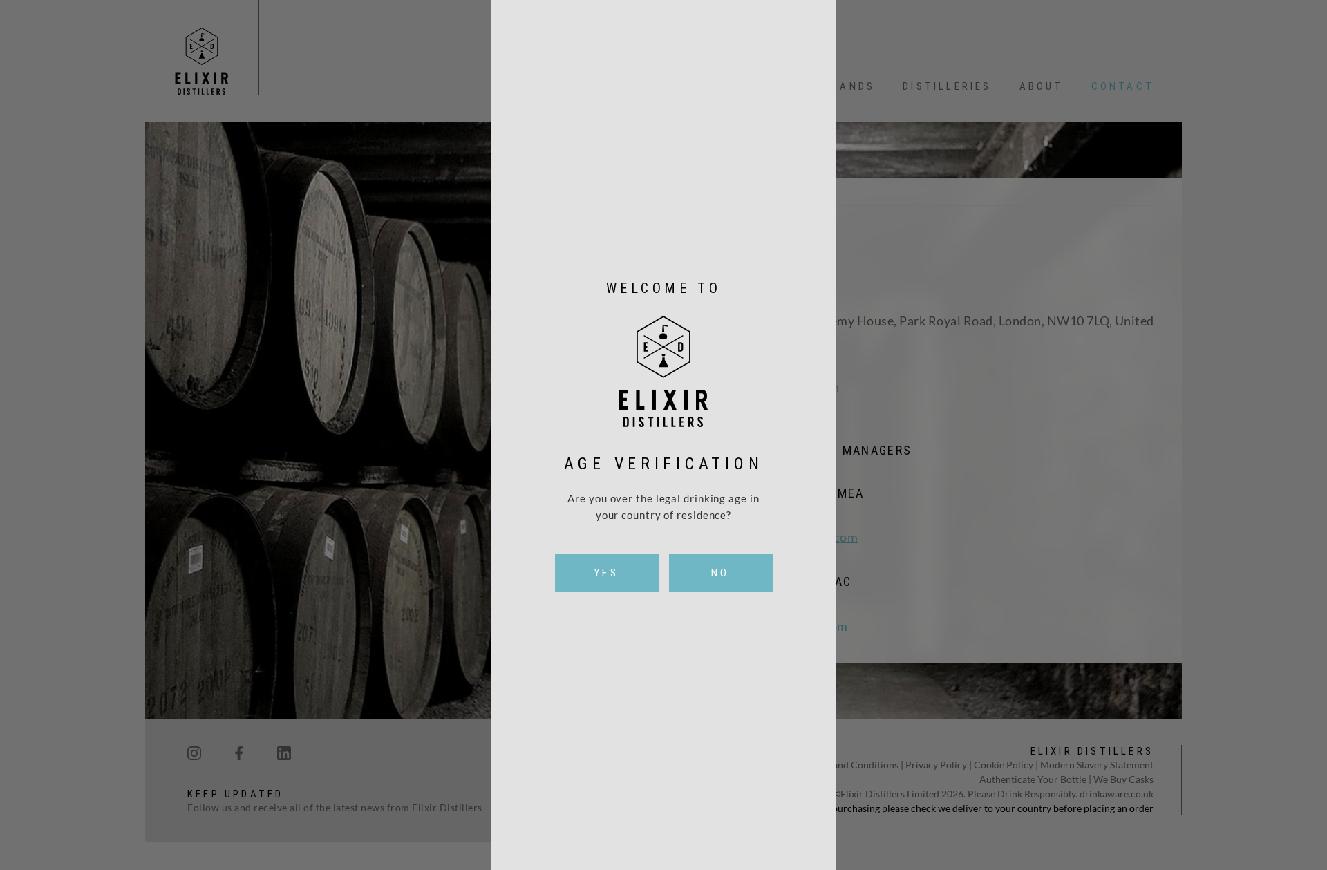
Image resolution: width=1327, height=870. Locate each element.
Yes (606, 573)
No (720, 573)
